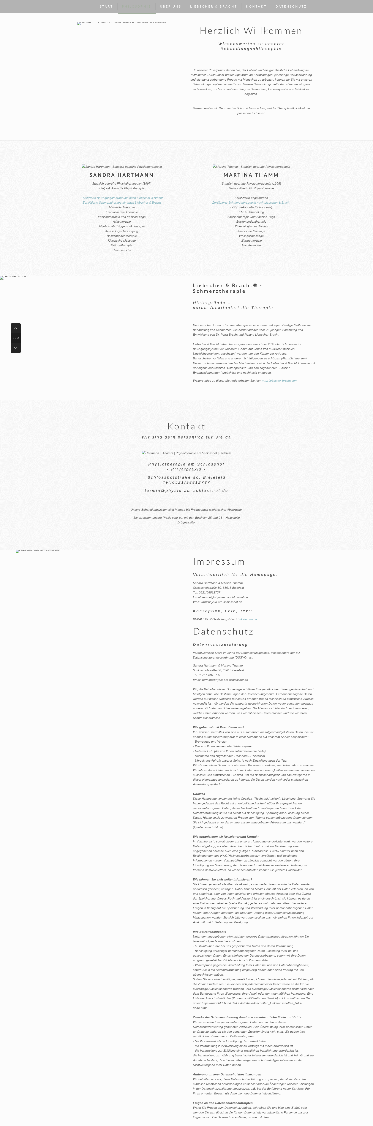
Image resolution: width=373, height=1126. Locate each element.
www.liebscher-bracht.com (279, 380)
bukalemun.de (247, 619)
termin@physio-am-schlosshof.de (186, 490)
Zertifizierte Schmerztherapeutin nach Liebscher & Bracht (122, 202)
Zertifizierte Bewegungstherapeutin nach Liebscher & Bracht (122, 197)
